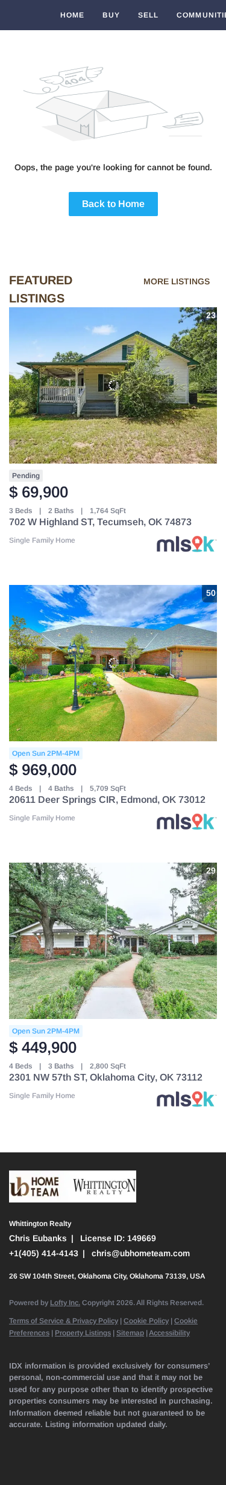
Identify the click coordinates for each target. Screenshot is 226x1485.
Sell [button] (148, 15)
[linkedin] (39, 1443)
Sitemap (130, 1333)
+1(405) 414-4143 (43, 1253)
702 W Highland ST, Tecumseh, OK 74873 (100, 522)
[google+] (39, 1461)
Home (72, 15)
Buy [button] (110, 15)
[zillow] (87, 1443)
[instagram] (136, 1443)
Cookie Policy (146, 1321)
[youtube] (160, 1443)
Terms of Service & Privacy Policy (63, 1321)
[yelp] (111, 1443)
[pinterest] (15, 1461)
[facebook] (15, 1443)
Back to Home (113, 204)
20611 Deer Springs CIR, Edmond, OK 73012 (107, 799)
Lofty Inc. (65, 1302)
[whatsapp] (63, 1461)
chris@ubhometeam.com (141, 1253)
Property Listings (83, 1333)
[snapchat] (184, 1443)
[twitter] (63, 1443)
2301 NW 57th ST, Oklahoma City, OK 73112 (105, 1077)
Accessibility (169, 1333)
